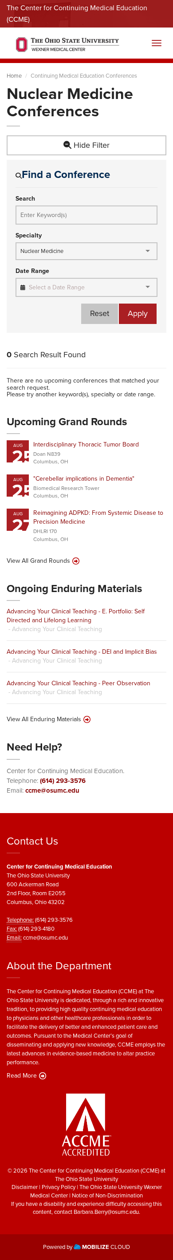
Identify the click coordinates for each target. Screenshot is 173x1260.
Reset (99, 313)
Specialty (29, 235)
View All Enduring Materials (44, 719)
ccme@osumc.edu (52, 790)
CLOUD (106, 1247)
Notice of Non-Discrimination (107, 1195)
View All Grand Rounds (38, 561)
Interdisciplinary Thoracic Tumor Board (86, 444)
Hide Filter (90, 145)
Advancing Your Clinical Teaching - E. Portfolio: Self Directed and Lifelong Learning (76, 616)
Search (25, 198)
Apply (138, 313)
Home (14, 75)
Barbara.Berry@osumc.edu (106, 1212)
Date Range (32, 271)
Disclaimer (25, 1187)
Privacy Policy (58, 1187)
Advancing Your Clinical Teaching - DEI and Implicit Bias (82, 651)
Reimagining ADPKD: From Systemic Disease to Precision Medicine (98, 517)
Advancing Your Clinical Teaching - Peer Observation (78, 683)
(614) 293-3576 (63, 781)
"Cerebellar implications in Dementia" (83, 478)
